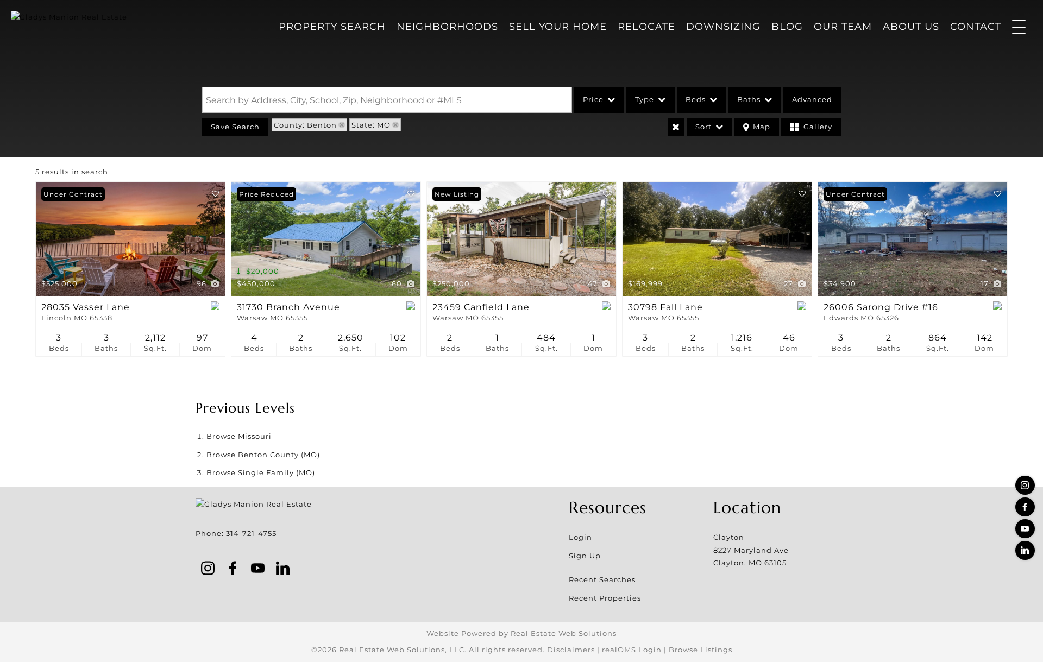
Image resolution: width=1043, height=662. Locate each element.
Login (580, 537)
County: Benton (305, 125)
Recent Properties (605, 598)
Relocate (646, 27)
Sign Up (585, 555)
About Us (911, 27)
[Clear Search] (676, 127)
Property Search (332, 27)
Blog (787, 27)
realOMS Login (632, 649)
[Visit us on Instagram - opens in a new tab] (1025, 485)
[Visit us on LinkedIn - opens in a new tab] (1025, 550)
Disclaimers (571, 649)
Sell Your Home (558, 27)
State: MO (371, 125)
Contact (975, 27)
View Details (130, 239)
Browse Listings (700, 649)
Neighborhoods (447, 27)
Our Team (843, 27)
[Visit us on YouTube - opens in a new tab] (1025, 528)
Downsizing (723, 27)
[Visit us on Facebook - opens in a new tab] (1025, 506)
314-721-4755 (251, 533)
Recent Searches (602, 579)
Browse (239, 436)
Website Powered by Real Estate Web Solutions (521, 633)
